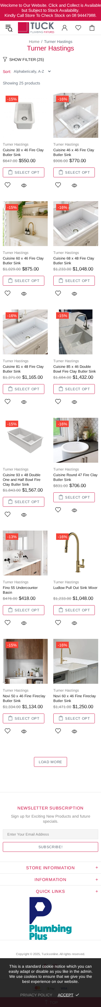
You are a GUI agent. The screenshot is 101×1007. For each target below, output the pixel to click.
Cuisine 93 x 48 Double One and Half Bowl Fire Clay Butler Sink (21, 480)
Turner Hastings (16, 144)
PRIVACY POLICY (36, 995)
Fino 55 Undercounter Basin (20, 590)
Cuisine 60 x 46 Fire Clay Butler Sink (23, 260)
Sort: (7, 71)
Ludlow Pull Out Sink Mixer (75, 588)
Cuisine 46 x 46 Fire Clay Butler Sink (73, 152)
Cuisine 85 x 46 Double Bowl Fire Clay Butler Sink (74, 368)
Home (34, 41)
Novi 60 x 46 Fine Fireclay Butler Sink (74, 698)
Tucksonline (50, 954)
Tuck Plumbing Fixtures (36, 27)
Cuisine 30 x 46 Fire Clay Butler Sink (23, 152)
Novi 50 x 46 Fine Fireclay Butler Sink (24, 698)
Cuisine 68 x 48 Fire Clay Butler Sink (73, 260)
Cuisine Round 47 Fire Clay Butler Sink (75, 477)
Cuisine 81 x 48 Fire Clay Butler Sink (23, 368)
